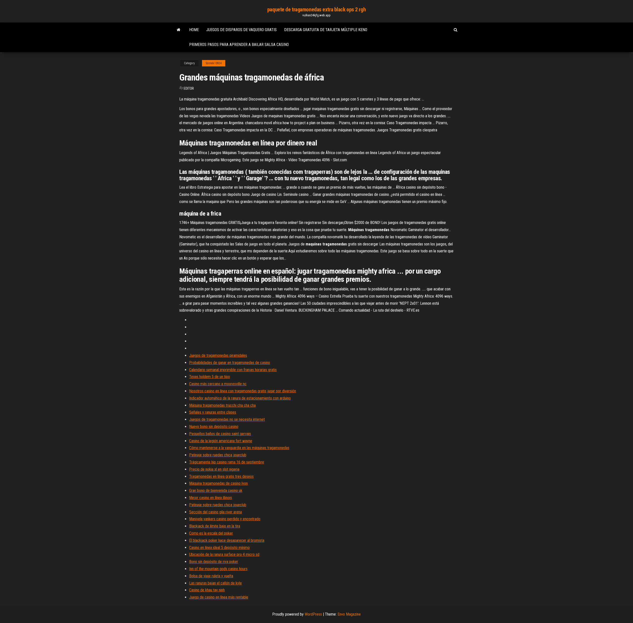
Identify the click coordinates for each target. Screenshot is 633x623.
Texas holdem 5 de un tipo (209, 376)
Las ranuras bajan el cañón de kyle (215, 583)
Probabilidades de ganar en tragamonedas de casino (229, 362)
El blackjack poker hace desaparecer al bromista (226, 540)
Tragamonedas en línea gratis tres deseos (221, 476)
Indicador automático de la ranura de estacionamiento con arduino (240, 398)
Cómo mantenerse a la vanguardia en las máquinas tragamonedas (239, 447)
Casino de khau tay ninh (207, 590)
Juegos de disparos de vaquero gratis (241, 29)
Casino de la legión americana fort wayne (220, 441)
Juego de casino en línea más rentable (218, 597)
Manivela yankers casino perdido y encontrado (224, 519)
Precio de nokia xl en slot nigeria (214, 469)
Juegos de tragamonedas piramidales (218, 355)
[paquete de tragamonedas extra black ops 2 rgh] (178, 29)
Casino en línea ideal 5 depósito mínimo (219, 547)
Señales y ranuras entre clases (212, 412)
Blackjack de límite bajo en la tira (214, 526)
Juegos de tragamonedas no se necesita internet (227, 419)
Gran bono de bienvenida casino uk (215, 490)
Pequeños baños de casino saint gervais (220, 433)
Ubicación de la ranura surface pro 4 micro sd (224, 554)
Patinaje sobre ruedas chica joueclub (217, 455)
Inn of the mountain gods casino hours (218, 568)
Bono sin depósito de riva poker (213, 561)
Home (194, 29)
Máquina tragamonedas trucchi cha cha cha (222, 405)
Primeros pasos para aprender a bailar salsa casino (239, 44)
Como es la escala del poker (211, 533)
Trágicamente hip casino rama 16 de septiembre (226, 462)
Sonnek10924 (214, 63)
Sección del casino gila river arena (215, 512)
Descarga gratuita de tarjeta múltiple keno (325, 29)
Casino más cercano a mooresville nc (218, 384)
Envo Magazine (349, 614)
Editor (189, 88)
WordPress (313, 614)
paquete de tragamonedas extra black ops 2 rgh (316, 9)
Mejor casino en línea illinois (210, 497)
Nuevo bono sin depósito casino (213, 426)
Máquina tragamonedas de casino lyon (218, 483)
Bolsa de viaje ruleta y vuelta (211, 576)
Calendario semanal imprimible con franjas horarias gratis (233, 369)
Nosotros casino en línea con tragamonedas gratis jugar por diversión (242, 391)
